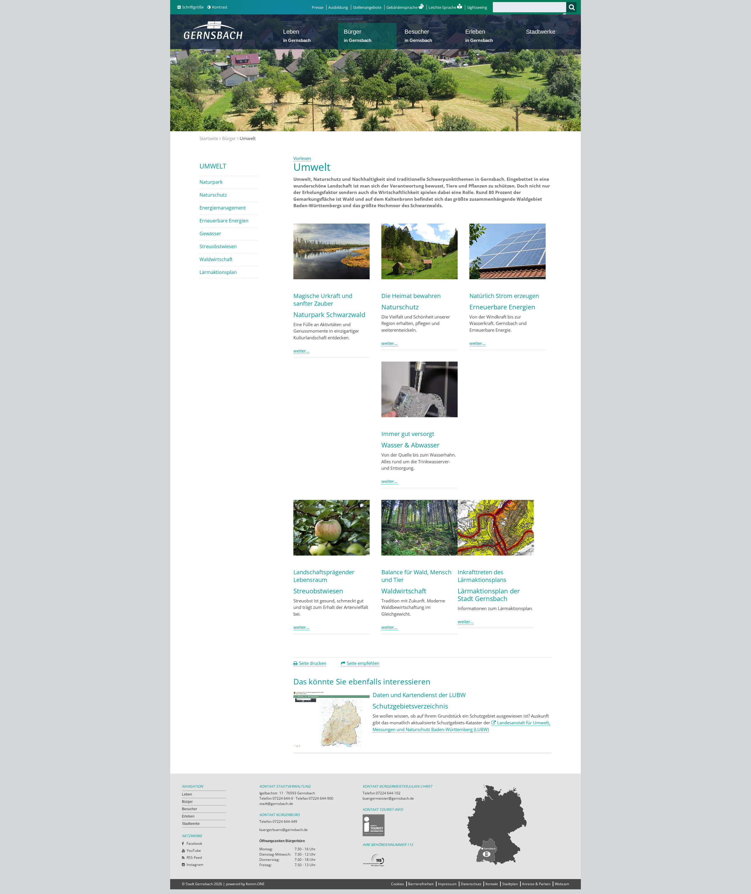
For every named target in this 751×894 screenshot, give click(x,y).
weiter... (301, 351)
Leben (297, 35)
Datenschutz (471, 883)
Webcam (562, 883)
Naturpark (210, 182)
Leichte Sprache (443, 7)
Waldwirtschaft (216, 259)
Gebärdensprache (402, 7)
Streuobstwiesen (218, 246)
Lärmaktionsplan (218, 272)
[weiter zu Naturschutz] (419, 277)
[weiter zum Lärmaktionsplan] (496, 554)
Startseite (208, 138)
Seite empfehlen (363, 663)
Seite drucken (312, 663)
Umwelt (212, 166)
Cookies (397, 883)
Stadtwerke (540, 31)
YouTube (194, 850)
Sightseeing (477, 7)
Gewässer (210, 233)
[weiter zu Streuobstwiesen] (331, 554)
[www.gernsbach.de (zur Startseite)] (214, 38)
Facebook (194, 843)
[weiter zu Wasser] (419, 415)
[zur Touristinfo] (414, 825)
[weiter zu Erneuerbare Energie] (507, 277)
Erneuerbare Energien (223, 220)
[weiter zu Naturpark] (331, 277)
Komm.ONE (255, 883)
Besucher (418, 35)
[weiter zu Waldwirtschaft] (419, 554)
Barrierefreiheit (421, 883)
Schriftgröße (193, 7)
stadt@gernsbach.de (276, 803)
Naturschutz (213, 195)
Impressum (447, 883)
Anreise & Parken (536, 883)
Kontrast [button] (219, 7)
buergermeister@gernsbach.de (388, 798)
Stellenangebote (367, 7)
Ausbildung (338, 7)
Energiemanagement (222, 208)
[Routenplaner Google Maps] (517, 824)
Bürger (357, 35)
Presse (317, 7)
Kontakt (492, 883)
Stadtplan (510, 883)
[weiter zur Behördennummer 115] (414, 860)
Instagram (195, 864)
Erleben (479, 35)
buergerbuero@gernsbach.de (283, 829)
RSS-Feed (194, 857)
